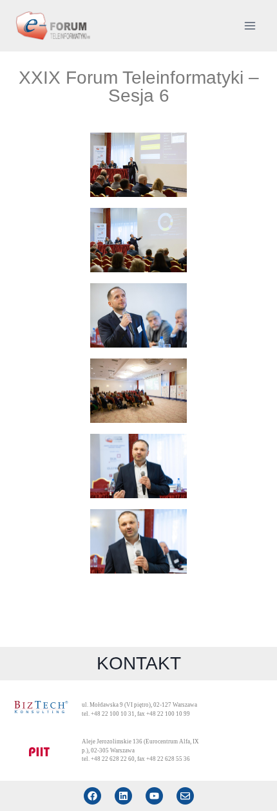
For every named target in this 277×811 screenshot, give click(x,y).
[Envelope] (185, 796)
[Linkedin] (123, 796)
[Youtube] (154, 796)
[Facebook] (92, 796)
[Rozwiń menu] (250, 25)
